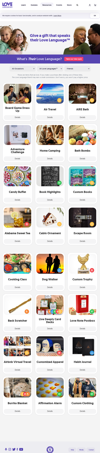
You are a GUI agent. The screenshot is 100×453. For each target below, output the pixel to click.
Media (81, 450)
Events (59, 5)
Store (69, 5)
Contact (91, 450)
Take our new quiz (74, 59)
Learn (23, 5)
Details (17, 118)
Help (72, 450)
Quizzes (34, 5)
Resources (46, 5)
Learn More (57, 16)
